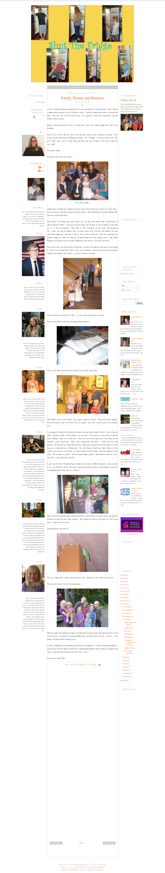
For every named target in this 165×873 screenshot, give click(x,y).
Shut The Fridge (81, 864)
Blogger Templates (70, 870)
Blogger (103, 864)
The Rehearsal (128, 637)
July (125, 657)
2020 (124, 575)
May (125, 663)
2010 (124, 680)
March (126, 670)
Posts (125, 286)
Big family (75, 665)
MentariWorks (99, 867)
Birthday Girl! (128, 628)
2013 (124, 597)
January (126, 676)
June (125, 660)
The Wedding (128, 634)
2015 (124, 591)
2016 (124, 588)
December (127, 607)
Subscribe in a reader (127, 273)
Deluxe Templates (95, 870)
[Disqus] (83, 708)
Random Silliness (129, 648)
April (125, 667)
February (127, 673)
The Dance (127, 631)
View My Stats (39, 102)
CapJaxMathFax (136, 450)
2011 (124, 604)
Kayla (41, 171)
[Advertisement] (66, 823)
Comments (126, 290)
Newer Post (56, 843)
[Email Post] (98, 665)
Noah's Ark (134, 416)
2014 (124, 594)
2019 (124, 578)
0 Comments (92, 665)
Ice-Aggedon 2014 (127, 435)
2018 (124, 581)
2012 (124, 601)
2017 (124, 585)
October (126, 613)
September (127, 616)
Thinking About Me (128, 100)
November (127, 610)
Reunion (83, 665)
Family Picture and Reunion (82, 97)
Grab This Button (131, 534)
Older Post (109, 843)
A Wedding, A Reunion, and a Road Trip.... (129, 642)
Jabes (41, 167)
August (126, 620)
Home (81, 843)
